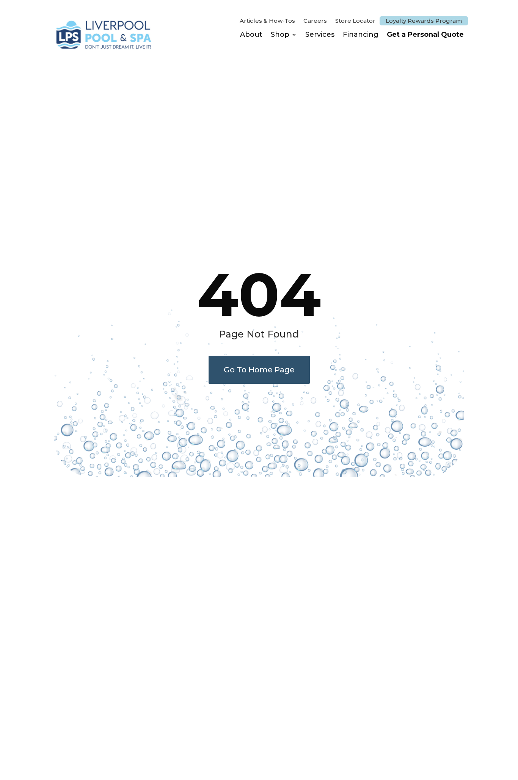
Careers (315, 21)
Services (319, 34)
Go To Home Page (259, 369)
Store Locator (355, 21)
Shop (280, 34)
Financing (360, 34)
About (251, 34)
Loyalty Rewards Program (424, 20)
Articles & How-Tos (267, 21)
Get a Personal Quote (425, 34)
